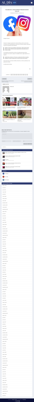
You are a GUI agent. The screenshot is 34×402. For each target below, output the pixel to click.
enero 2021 (4, 330)
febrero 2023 (5, 276)
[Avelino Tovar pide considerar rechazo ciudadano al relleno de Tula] (4, 153)
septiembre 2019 (5, 365)
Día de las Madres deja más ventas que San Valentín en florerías (23, 107)
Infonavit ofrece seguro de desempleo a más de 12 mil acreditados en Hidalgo (9, 107)
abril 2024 (4, 246)
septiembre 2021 (5, 313)
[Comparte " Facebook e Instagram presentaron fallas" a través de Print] (27, 75)
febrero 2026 (5, 198)
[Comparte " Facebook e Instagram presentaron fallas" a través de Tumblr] (16, 75)
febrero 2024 (5, 250)
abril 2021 (4, 324)
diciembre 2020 (5, 332)
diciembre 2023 (5, 254)
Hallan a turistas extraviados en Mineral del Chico (13, 163)
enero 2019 (4, 382)
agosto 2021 (4, 315)
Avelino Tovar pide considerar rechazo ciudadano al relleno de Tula (15, 152)
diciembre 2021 (5, 306)
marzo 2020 (4, 352)
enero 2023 (4, 278)
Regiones (12, 153)
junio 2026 (4, 189)
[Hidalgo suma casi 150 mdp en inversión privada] (4, 167)
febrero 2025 (5, 224)
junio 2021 (4, 319)
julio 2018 (4, 395)
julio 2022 (4, 291)
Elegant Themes (14, 399)
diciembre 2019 (5, 358)
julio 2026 (4, 187)
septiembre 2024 (5, 235)
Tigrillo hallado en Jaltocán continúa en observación (24, 120)
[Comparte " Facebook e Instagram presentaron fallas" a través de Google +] (15, 75)
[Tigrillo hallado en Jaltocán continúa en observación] (24, 114)
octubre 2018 (5, 389)
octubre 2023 (5, 259)
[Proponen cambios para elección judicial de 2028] (4, 156)
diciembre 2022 (5, 280)
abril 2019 (4, 376)
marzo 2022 (4, 300)
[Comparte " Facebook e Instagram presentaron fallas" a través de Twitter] (13, 75)
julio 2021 (4, 317)
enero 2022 (4, 304)
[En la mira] (4, 160)
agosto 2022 (4, 289)
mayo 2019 (4, 373)
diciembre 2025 (5, 202)
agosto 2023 (4, 263)
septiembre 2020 (5, 339)
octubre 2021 (5, 311)
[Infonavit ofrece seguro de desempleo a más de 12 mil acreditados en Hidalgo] (10, 101)
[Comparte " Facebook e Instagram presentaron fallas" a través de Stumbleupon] (24, 75)
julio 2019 (4, 369)
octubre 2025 (5, 207)
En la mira (6, 159)
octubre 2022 (5, 285)
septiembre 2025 (5, 209)
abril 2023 (4, 272)
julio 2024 (4, 239)
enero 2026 (4, 200)
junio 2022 (4, 293)
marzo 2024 (4, 248)
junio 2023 (4, 267)
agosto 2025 (4, 211)
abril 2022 (4, 298)
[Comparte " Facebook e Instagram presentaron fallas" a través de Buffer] (22, 75)
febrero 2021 (5, 328)
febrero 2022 (5, 302)
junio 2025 (4, 215)
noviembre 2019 (5, 360)
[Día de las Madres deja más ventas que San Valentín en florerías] (24, 101)
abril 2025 (4, 220)
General (20, 12)
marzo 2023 (4, 274)
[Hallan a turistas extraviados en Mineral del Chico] (4, 164)
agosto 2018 (4, 393)
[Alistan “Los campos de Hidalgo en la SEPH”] (10, 114)
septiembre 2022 (5, 287)
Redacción (16, 12)
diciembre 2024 (5, 228)
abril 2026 (4, 194)
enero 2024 (4, 252)
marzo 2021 (4, 326)
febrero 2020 (5, 354)
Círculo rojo (12, 156)
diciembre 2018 (5, 384)
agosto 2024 (4, 237)
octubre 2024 (5, 233)
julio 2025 (4, 213)
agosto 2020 (4, 341)
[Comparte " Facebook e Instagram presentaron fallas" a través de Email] (25, 75)
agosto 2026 (4, 185)
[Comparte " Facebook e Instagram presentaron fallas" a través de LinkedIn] (20, 75)
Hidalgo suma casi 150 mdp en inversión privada (12, 166)
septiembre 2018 (5, 391)
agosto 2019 (4, 367)
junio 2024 (4, 241)
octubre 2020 (5, 337)
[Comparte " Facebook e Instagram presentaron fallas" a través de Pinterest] (18, 75)
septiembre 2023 (5, 261)
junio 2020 (4, 345)
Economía (12, 167)
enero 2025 (4, 226)
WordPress (24, 399)
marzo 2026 (4, 196)
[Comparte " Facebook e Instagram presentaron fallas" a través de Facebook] (11, 75)
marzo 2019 (4, 378)
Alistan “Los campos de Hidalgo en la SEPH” (9, 120)
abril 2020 (4, 350)
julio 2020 (4, 343)
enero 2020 (4, 356)
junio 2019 (4, 371)
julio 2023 (4, 265)
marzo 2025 (4, 222)
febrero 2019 (5, 380)
